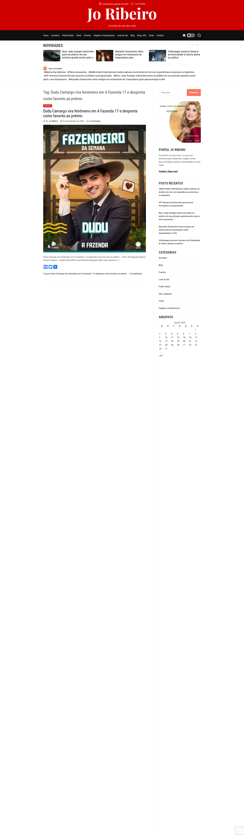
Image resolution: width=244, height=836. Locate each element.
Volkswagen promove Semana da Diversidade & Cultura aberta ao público (184, 54)
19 (178, 341)
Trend (78, 35)
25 (172, 345)
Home (46, 35)
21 (190, 341)
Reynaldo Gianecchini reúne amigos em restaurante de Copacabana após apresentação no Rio (129, 56)
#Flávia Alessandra (77, 72)
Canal (151, 35)
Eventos (87, 35)
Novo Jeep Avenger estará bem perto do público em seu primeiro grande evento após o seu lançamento (78, 56)
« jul (160, 355)
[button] (197, 45)
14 (190, 337)
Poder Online (68, 35)
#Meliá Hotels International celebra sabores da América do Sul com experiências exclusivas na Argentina (141, 72)
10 (166, 337)
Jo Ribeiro (122, 13)
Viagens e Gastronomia (104, 35)
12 (178, 337)
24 (166, 345)
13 (184, 337)
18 (172, 341)
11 (172, 337)
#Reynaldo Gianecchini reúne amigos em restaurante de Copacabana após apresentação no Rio (116, 79)
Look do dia (122, 35)
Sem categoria (165, 294)
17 (166, 341)
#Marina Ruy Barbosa (55, 72)
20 (184, 341)
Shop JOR (141, 35)
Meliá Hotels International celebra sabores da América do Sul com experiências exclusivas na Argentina (179, 192)
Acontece (55, 35)
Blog (133, 35)
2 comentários (135, 273)
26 (178, 345)
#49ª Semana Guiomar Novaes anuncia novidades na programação (78, 75)
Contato (160, 35)
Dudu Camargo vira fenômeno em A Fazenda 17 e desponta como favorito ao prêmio (90, 113)
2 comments (94, 121)
